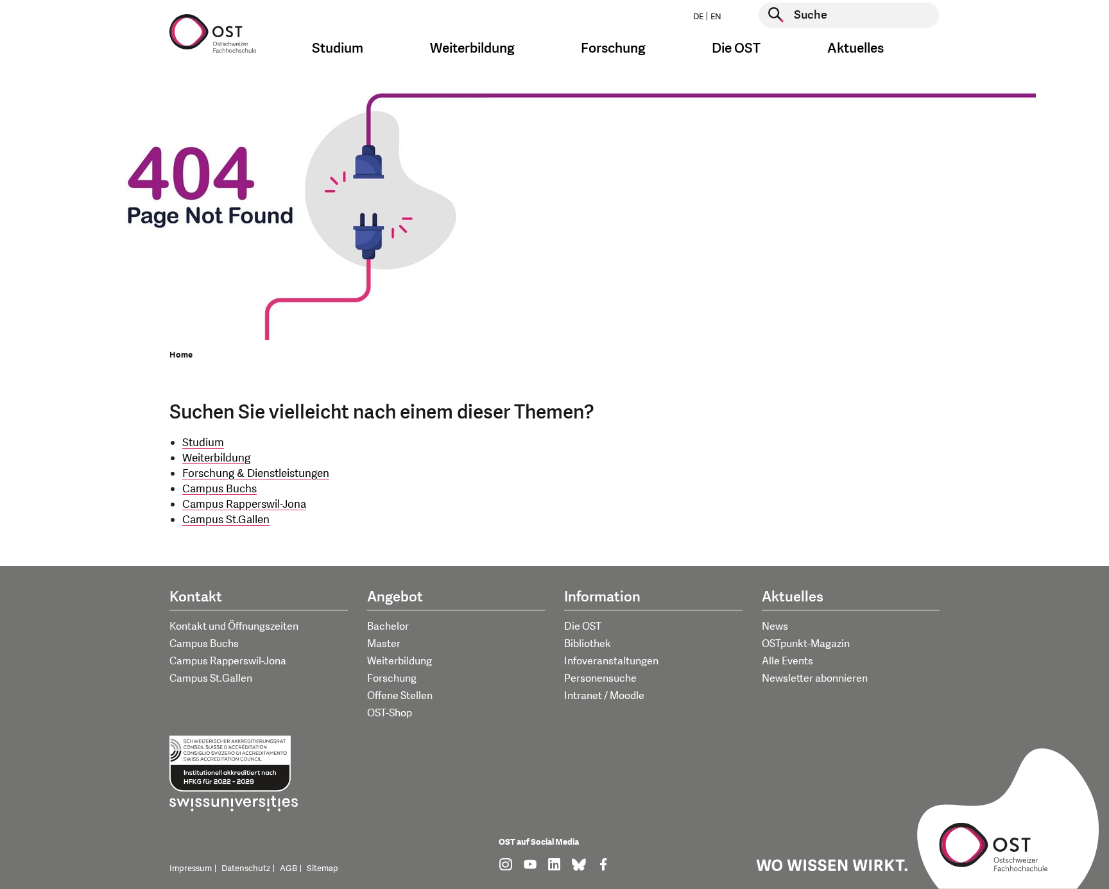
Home (181, 355)
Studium (203, 442)
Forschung (392, 678)
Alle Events (787, 661)
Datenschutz (245, 868)
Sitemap (322, 868)
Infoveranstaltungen (611, 661)
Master (383, 644)
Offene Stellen (400, 696)
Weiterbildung (216, 458)
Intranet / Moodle (604, 696)
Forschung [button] (613, 48)
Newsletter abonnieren (815, 678)
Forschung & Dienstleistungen (255, 473)
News (775, 626)
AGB (288, 868)
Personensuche (600, 678)
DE (698, 16)
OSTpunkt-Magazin (806, 644)
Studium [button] (337, 48)
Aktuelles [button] (855, 48)
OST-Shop (389, 713)
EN (715, 16)
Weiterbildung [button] (472, 48)
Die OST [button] (736, 48)
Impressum (190, 868)
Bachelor (388, 626)
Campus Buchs (219, 488)
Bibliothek (587, 644)
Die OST (582, 626)
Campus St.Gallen (226, 519)
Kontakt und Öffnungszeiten (233, 626)
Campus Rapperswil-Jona (244, 504)
